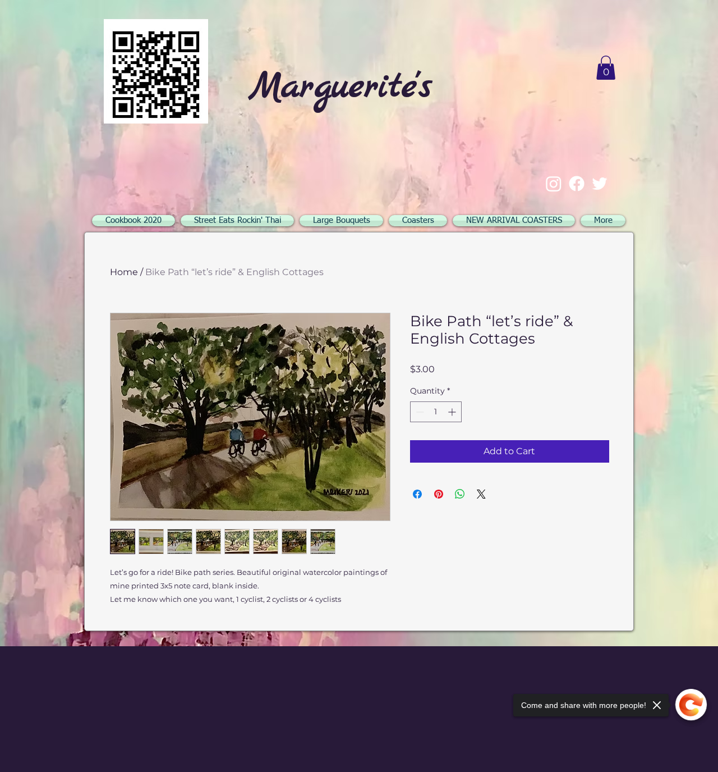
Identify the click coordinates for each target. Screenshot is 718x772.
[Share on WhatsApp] (460, 494)
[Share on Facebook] (417, 494)
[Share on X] (481, 494)
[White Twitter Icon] (600, 183)
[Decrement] (419, 412)
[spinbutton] (436, 412)
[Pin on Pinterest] (438, 494)
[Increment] (453, 412)
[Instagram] (554, 183)
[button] (606, 68)
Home (124, 272)
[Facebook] (577, 183)
